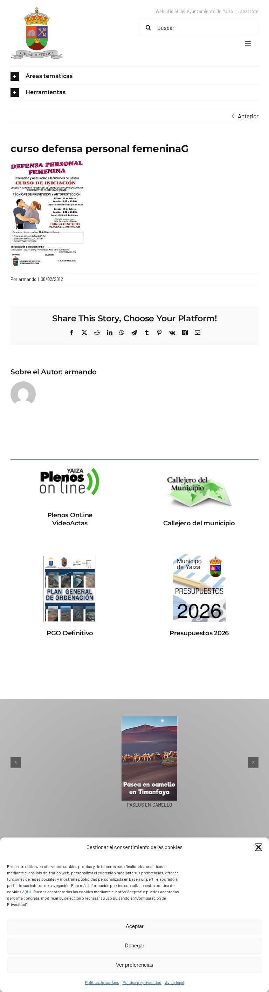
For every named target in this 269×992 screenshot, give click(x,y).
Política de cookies (102, 982)
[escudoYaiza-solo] (37, 9)
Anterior (248, 115)
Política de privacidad (142, 982)
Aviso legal (174, 982)
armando (27, 279)
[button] (258, 847)
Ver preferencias (134, 965)
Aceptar (135, 926)
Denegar (134, 945)
